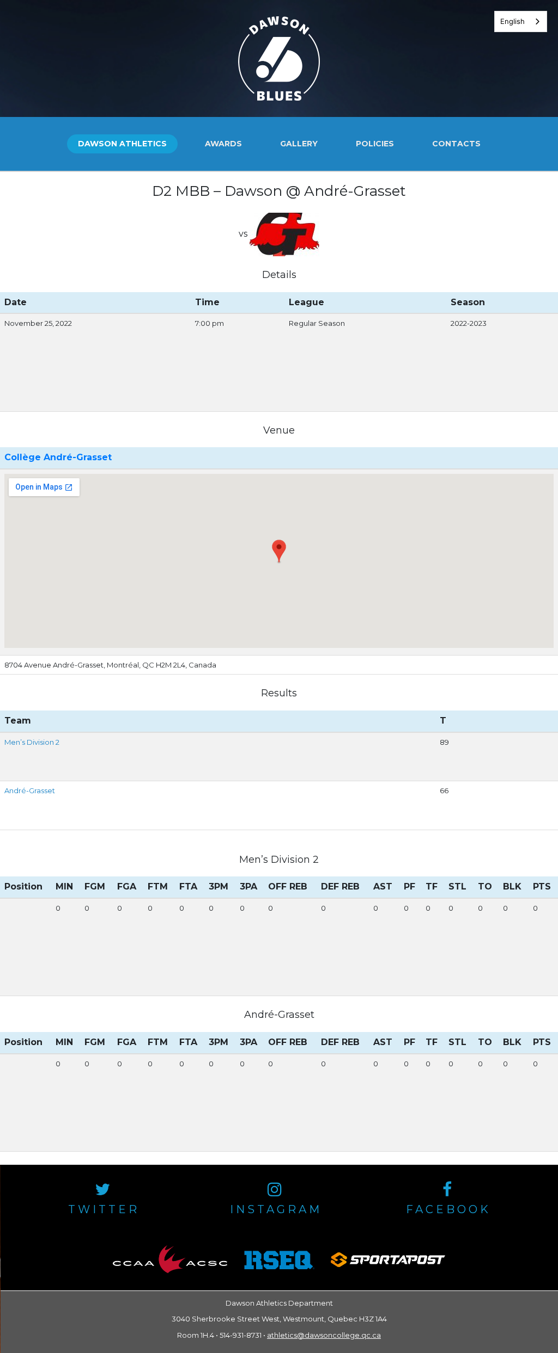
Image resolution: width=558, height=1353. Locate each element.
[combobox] (520, 21)
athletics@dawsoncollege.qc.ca (324, 1335)
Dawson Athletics (122, 144)
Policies (375, 144)
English (512, 21)
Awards (223, 144)
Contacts (456, 144)
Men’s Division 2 (31, 742)
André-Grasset (29, 790)
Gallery (299, 144)
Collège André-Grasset (58, 457)
